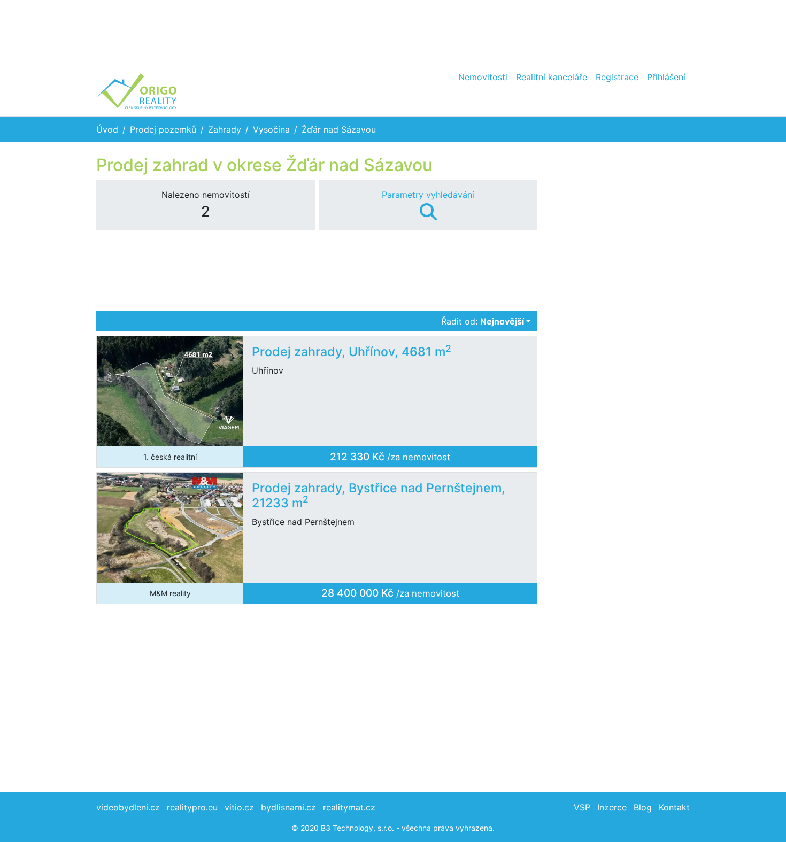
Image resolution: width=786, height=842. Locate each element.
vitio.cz (239, 807)
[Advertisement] (393, 32)
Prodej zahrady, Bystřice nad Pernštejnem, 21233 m (378, 496)
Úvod (107, 129)
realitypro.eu (192, 807)
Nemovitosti (482, 77)
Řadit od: (482, 321)
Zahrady (224, 129)
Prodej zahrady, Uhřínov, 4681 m (351, 351)
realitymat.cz (349, 807)
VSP (582, 807)
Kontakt (674, 807)
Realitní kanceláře (551, 77)
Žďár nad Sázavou (339, 129)
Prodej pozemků (163, 129)
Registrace (617, 77)
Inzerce (612, 807)
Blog (643, 807)
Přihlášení (666, 77)
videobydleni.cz (128, 807)
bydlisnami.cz (288, 807)
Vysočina (271, 129)
